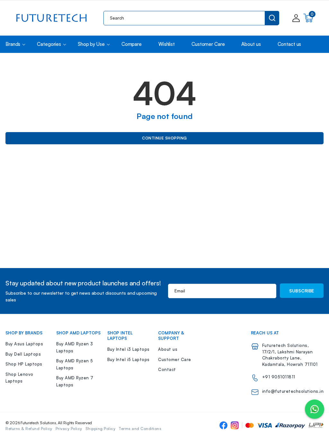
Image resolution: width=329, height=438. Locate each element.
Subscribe (301, 290)
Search (272, 18)
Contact (167, 369)
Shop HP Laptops (23, 363)
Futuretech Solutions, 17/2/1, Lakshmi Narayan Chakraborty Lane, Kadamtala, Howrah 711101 (290, 355)
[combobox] (191, 18)
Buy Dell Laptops (23, 354)
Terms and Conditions (140, 428)
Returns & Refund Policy (28, 428)
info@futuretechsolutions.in (293, 391)
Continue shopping (164, 138)
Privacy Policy (69, 428)
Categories (49, 44)
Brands (12, 44)
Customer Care (174, 359)
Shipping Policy (100, 428)
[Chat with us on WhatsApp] (314, 409)
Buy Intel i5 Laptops (128, 359)
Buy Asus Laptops (24, 343)
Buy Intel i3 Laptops (128, 349)
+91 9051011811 (278, 376)
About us (167, 349)
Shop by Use (91, 44)
